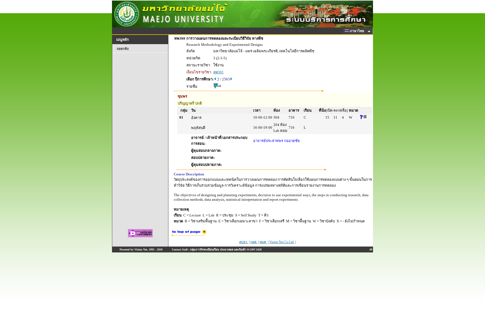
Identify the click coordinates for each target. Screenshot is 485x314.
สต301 (218, 72)
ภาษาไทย (357, 31)
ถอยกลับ (123, 48)
